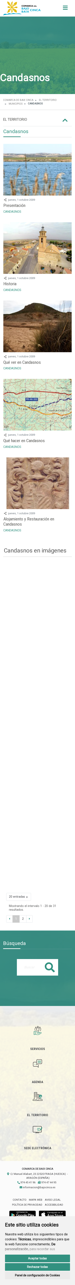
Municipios (15, 103)
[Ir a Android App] (22, 1214)
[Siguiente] (29, 919)
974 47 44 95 (48, 1182)
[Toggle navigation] (65, 9)
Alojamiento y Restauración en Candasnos (28, 522)
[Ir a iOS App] (52, 1214)
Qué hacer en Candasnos (24, 440)
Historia (9, 283)
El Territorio (48, 100)
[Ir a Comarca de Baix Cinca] (22, 8)
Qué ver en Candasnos (22, 362)
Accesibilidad (54, 1204)
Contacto (19, 1199)
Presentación (14, 205)
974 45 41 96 (27, 1182)
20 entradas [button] (17, 896)
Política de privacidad (27, 1204)
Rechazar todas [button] (37, 1266)
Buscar (50, 967)
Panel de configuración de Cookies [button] (37, 1275)
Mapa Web (35, 1199)
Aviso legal (53, 1199)
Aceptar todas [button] (37, 1258)
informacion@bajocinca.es (38, 1187)
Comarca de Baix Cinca (18, 100)
